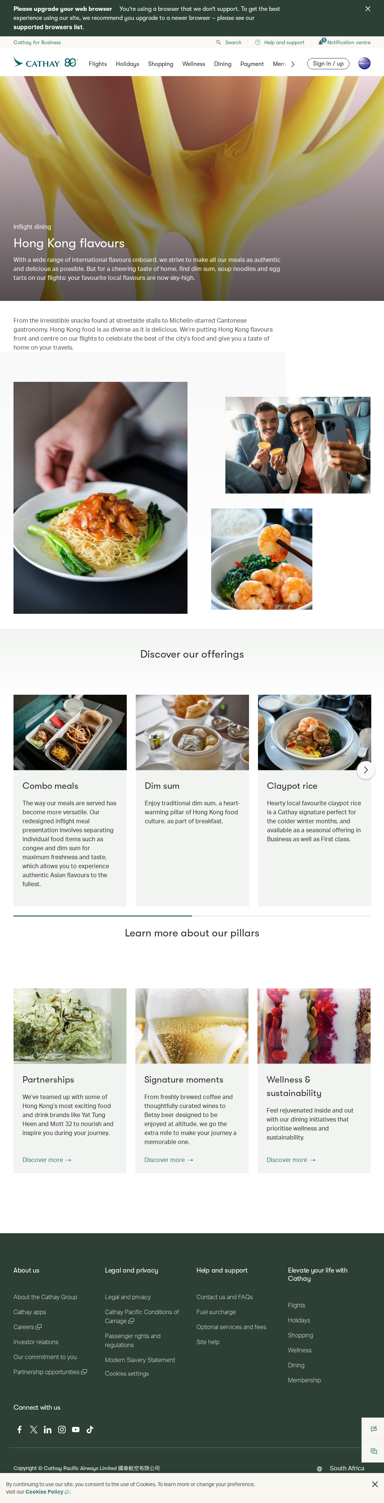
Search (233, 42)
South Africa (347, 1468)
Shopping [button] (160, 64)
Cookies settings (127, 1373)
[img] (367, 8)
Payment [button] (252, 64)
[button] (46, 1159)
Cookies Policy (44, 1491)
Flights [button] (98, 64)
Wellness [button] (193, 64)
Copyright (25, 1468)
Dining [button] (222, 64)
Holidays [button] (127, 64)
